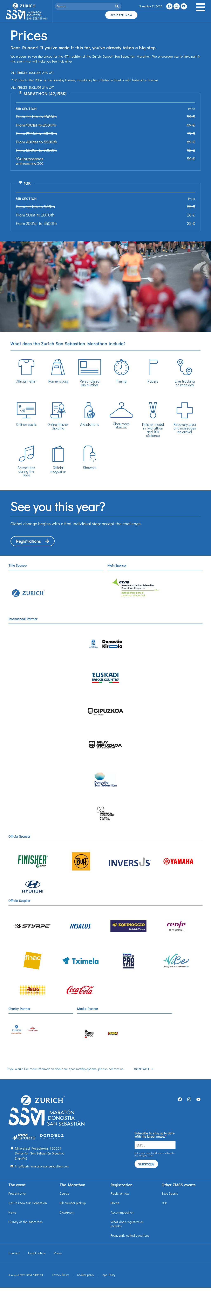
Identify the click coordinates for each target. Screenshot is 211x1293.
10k (164, 1203)
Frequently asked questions (130, 1235)
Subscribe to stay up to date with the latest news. (155, 1134)
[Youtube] (184, 6)
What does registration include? (127, 1224)
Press (58, 1253)
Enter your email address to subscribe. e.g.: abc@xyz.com (155, 1154)
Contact (14, 1253)
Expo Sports (170, 1193)
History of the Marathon (25, 1222)
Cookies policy (85, 1275)
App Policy (108, 1275)
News (12, 1212)
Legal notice (37, 1253)
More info (121, 427)
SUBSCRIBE (146, 1164)
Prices (115, 1203)
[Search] (117, 6)
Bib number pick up (73, 1203)
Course (64, 1193)
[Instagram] (176, 6)
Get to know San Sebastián (27, 1203)
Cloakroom (67, 1212)
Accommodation (122, 1212)
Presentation (17, 1193)
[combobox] (84, 6)
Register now (120, 1193)
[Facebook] (169, 6)
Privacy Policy (60, 1275)
